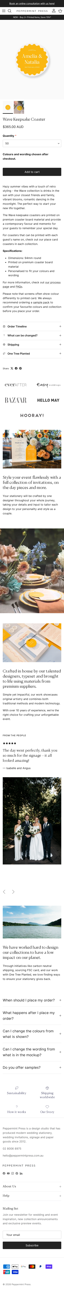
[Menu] (4, 11)
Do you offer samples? (22, 1067)
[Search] (11, 11)
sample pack (41, 302)
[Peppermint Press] (32, 11)
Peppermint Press (21, 1284)
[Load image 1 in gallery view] (32, 59)
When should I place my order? (29, 1000)
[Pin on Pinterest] (20, 368)
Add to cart (32, 172)
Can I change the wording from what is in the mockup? (29, 1052)
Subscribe (32, 1245)
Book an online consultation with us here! (32, 3)
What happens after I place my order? (29, 1015)
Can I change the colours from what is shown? (28, 1034)
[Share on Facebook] (16, 368)
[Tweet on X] (12, 368)
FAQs (19, 286)
